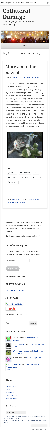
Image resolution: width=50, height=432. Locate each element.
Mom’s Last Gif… (19, 344)
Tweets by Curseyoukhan (15, 290)
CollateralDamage (33, 199)
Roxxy (14, 202)
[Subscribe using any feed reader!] (14, 304)
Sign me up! (12, 268)
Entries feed (10, 392)
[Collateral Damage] (25, 37)
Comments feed (11, 395)
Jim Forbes (17, 364)
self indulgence (17, 199)
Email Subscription (17, 245)
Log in (8, 389)
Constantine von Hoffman (31, 77)
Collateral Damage (16, 13)
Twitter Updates (15, 284)
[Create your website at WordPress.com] (25, 2)
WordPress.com (11, 398)
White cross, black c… (21, 351)
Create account (11, 386)
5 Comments (21, 202)
